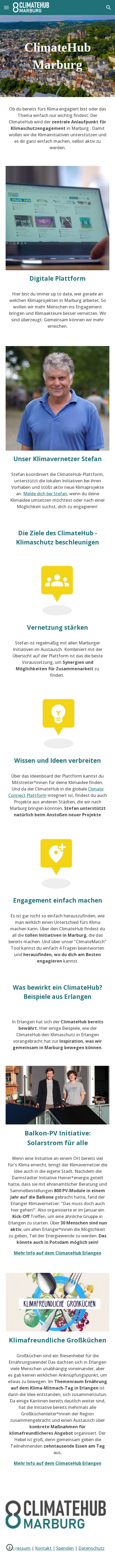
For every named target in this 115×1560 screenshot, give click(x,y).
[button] (6, 7)
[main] (58, 56)
